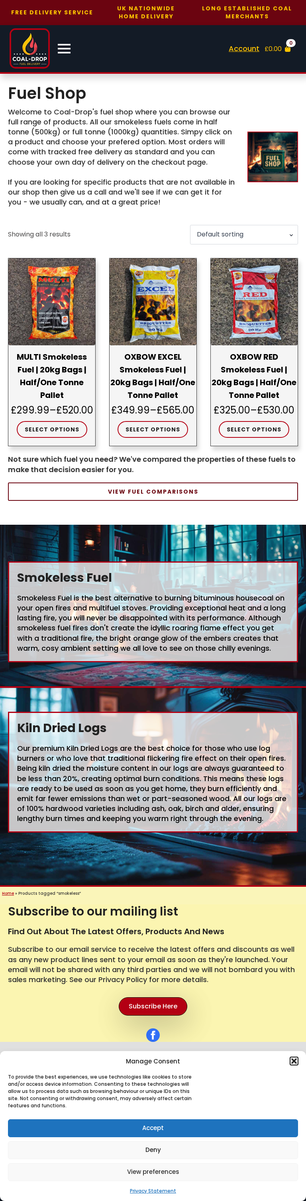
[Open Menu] (64, 48)
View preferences (153, 1172)
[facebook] (153, 1035)
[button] (294, 1061)
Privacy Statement (153, 1190)
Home (8, 893)
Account (244, 48)
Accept (153, 1128)
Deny (153, 1150)
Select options (52, 429)
